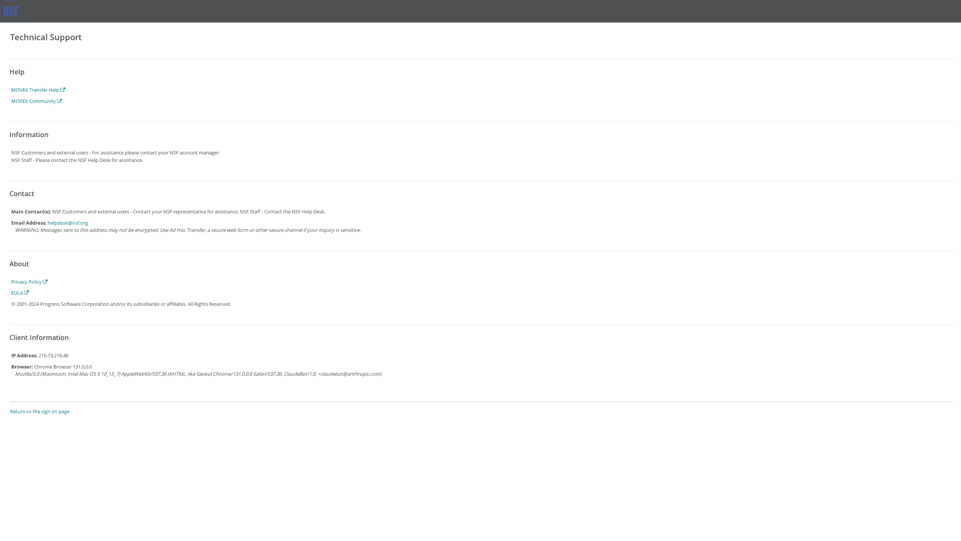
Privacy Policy (27, 281)
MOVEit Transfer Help (35, 89)
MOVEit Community (34, 101)
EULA (17, 292)
